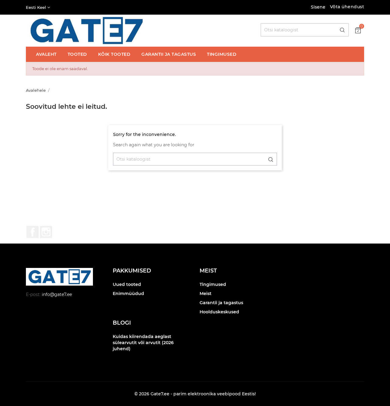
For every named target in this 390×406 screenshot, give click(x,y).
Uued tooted (127, 284)
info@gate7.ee (57, 294)
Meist (205, 293)
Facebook (33, 232)
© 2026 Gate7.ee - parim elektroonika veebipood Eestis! (195, 394)
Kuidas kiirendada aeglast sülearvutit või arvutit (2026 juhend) (143, 342)
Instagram (46, 232)
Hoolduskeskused (219, 312)
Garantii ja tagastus (221, 302)
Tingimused (213, 284)
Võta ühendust (347, 6)
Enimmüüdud (128, 293)
